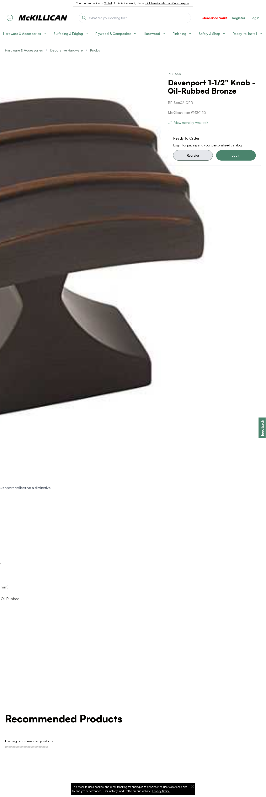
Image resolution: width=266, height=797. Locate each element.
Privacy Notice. (161, 791)
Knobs (95, 50)
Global (108, 3)
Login (254, 18)
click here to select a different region (167, 3)
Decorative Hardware (66, 50)
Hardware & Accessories (24, 50)
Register (193, 155)
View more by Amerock (191, 122)
